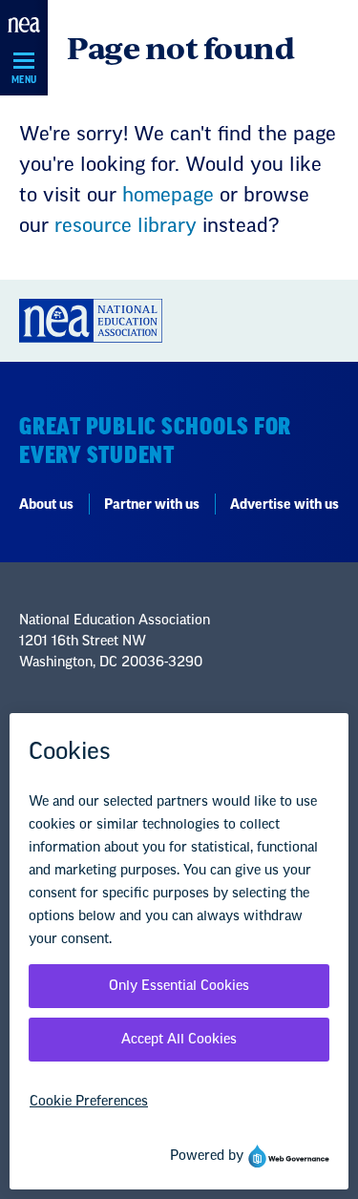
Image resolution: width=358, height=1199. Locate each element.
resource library (125, 226)
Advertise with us (284, 505)
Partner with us (152, 505)
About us (46, 505)
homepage (168, 195)
